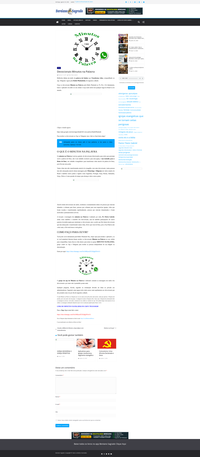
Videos (95, 20)
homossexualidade (135, 110)
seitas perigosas (124, 152)
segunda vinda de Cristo (125, 148)
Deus (138, 96)
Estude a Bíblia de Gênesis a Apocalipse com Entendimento (70, 329)
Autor (63, 24)
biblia (127, 96)
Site (56, 412)
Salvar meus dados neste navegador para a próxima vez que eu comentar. (79, 420)
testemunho (135, 162)
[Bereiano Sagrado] (57, 22)
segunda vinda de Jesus (125, 150)
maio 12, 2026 (134, 50)
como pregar (133, 96)
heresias (126, 110)
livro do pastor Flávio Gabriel (133, 127)
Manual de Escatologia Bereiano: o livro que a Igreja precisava (136, 58)
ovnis (125, 134)
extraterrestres (125, 105)
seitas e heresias (137, 150)
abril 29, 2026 (134, 61)
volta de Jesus (129, 164)
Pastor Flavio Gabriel (128, 143)
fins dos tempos (138, 107)
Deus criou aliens (122, 98)
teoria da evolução (125, 160)
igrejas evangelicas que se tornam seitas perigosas (131, 120)
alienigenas (123, 93)
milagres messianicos (138, 132)
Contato (77, 24)
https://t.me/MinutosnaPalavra (87, 318)
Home (63, 20)
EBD (127, 99)
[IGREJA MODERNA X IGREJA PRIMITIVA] (64, 340)
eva (139, 101)
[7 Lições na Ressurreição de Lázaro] (123, 69)
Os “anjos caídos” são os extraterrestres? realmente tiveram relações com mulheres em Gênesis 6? (136, 48)
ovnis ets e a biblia (127, 137)
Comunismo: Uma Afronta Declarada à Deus (106, 353)
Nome (57, 397)
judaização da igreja (123, 127)
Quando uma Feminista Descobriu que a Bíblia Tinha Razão (136, 37)
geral (59, 68)
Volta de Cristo (121, 164)
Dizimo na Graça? (109, 328)
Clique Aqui (121, 444)
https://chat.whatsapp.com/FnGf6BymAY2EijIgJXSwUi (83, 251)
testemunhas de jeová (125, 162)
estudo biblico (132, 101)
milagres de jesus (126, 132)
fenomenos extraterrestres (126, 107)
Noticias (87, 20)
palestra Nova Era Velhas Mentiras (125, 140)
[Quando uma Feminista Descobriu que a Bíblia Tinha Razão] (123, 38)
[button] (132, 20)
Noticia (63, 68)
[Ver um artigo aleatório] (143, 22)
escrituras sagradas (122, 101)
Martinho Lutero (132, 129)
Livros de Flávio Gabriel (124, 20)
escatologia (133, 99)
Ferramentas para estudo (107, 20)
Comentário (59, 375)
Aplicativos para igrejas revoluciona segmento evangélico (85, 353)
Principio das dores (130, 145)
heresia (121, 110)
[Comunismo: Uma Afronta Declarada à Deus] (107, 340)
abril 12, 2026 (134, 71)
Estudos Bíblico (78, 20)
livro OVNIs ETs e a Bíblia (123, 129)
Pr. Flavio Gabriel (122, 145)
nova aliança (121, 134)
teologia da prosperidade (126, 157)
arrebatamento (122, 96)
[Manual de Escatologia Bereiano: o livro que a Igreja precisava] (123, 59)
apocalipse (133, 93)
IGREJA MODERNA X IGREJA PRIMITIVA (64, 352)
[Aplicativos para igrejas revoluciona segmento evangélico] (85, 340)
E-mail (57, 404)
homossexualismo (125, 113)
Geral (69, 20)
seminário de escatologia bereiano (128, 155)
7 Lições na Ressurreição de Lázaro (84, 2)
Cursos (70, 24)
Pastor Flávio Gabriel (72, 75)
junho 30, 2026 (134, 40)
